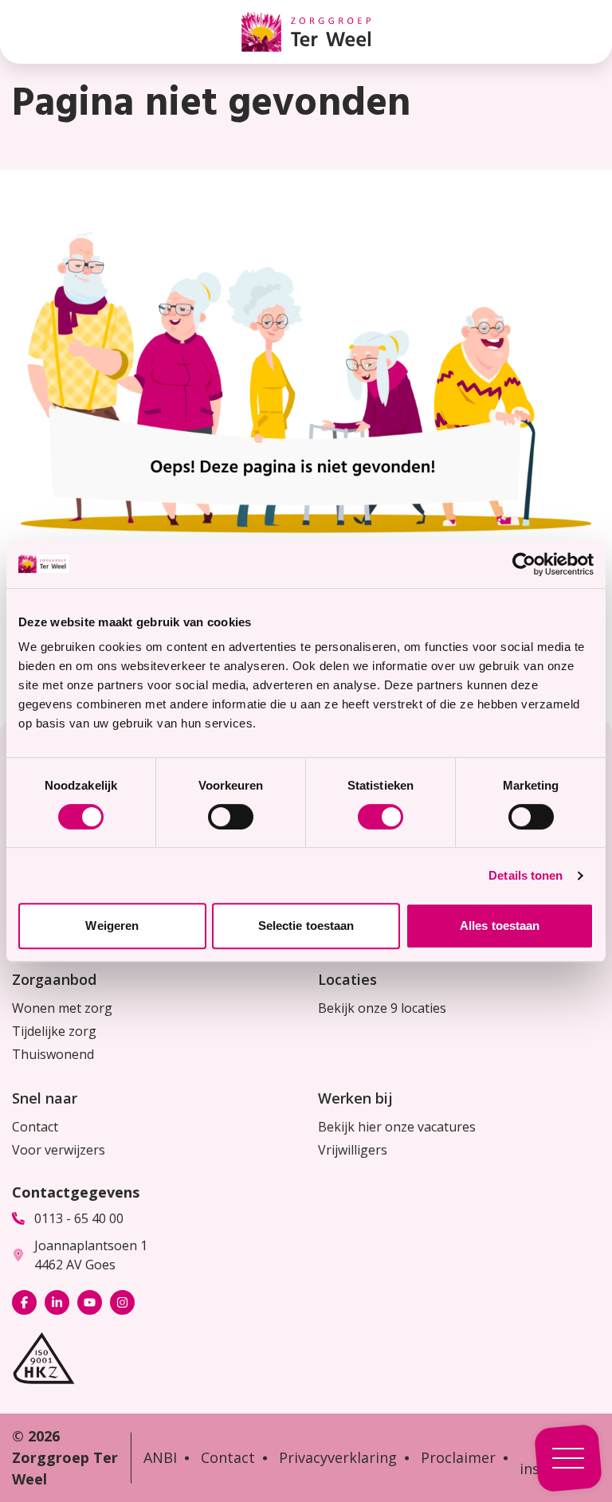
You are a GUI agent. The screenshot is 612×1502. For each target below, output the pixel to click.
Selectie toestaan (306, 925)
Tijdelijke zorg (54, 1031)
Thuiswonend (53, 1054)
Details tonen (525, 875)
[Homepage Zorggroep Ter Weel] (306, 32)
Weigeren (112, 925)
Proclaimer (458, 1457)
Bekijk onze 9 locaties (382, 1008)
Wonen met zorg (62, 1008)
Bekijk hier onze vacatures (397, 1126)
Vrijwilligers (352, 1150)
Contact (35, 1126)
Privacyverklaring (338, 1457)
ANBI (160, 1457)
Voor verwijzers (58, 1150)
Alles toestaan (499, 925)
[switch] (230, 816)
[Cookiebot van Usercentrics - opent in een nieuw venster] (524, 564)
